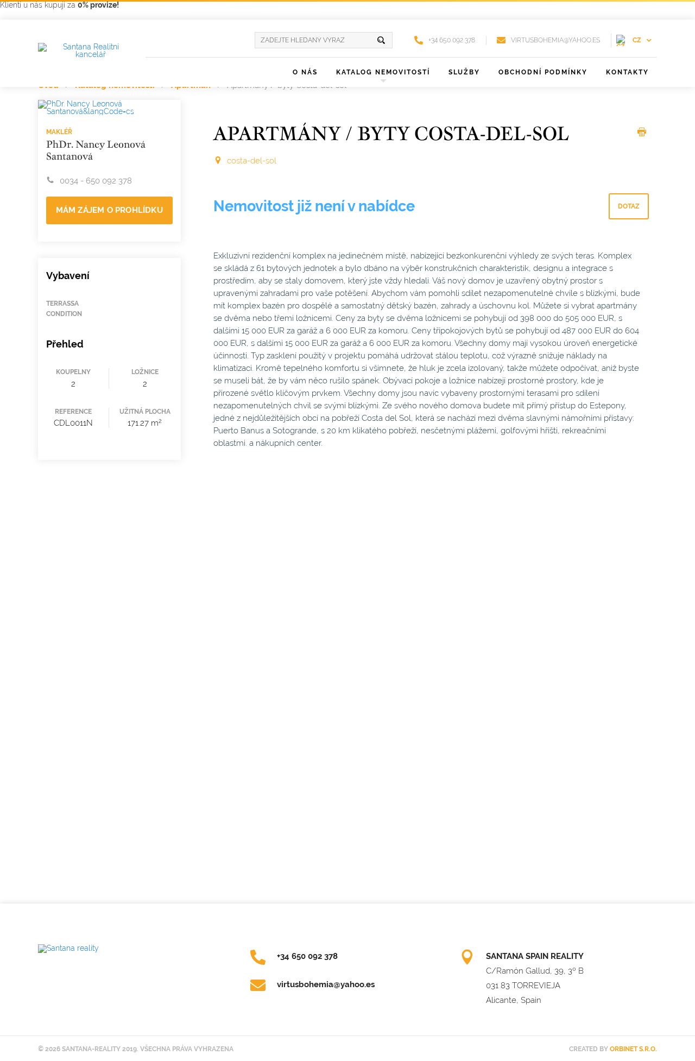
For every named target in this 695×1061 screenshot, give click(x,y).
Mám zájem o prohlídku (109, 210)
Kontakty (627, 72)
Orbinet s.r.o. (633, 1049)
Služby (464, 72)
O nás (305, 72)
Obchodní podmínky (542, 72)
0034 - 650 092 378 (96, 181)
